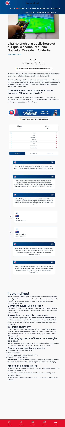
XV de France (12, 350)
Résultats (44, 425)
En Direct (21, 425)
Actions (17, 153)
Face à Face (50, 153)
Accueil (9, 425)
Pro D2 (48, 334)
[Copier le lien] (24, 63)
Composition (33, 153)
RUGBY (19, 54)
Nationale (21, 355)
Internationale (12, 54)
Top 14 (43, 334)
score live (21, 102)
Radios (33, 425)
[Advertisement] (34, 394)
